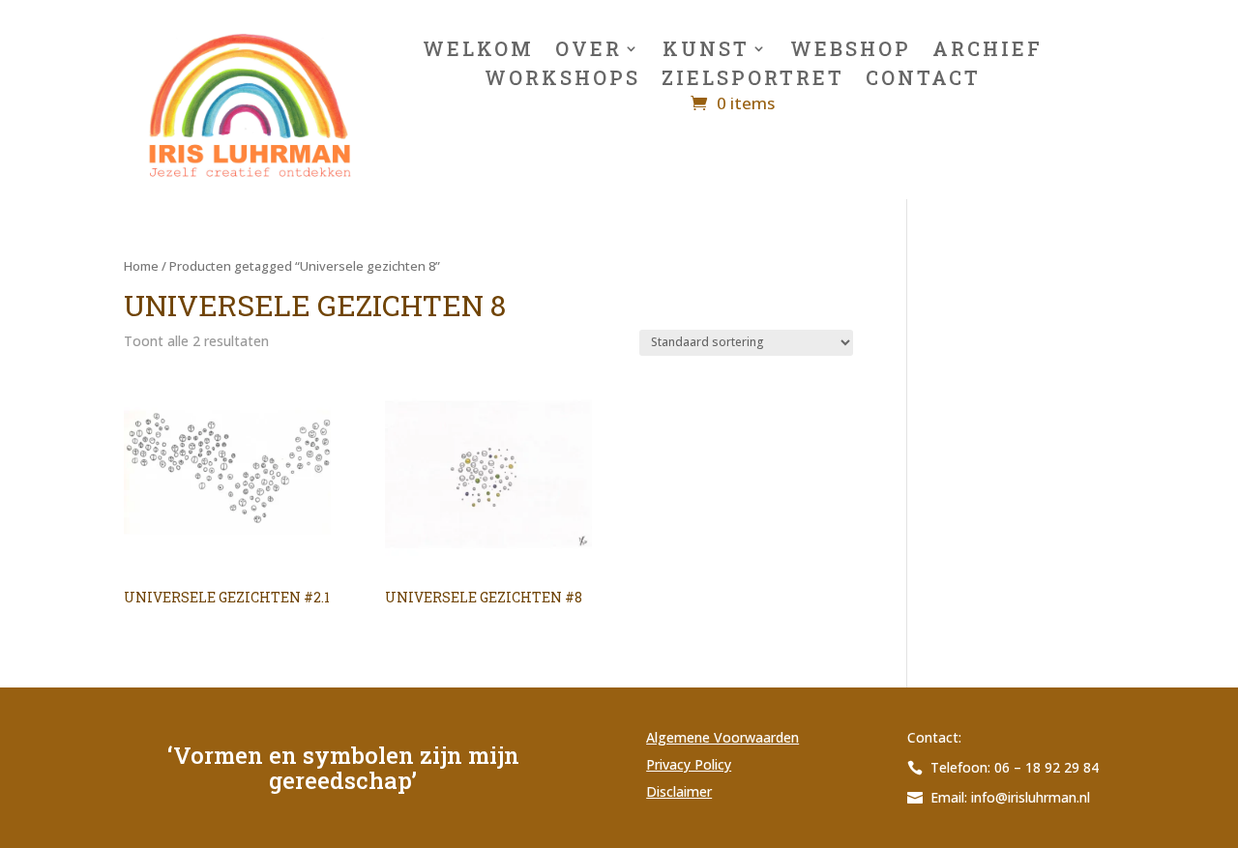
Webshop (850, 51)
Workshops (562, 80)
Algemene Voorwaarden (722, 737)
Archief (987, 51)
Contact (923, 80)
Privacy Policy (688, 764)
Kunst (706, 51)
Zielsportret (753, 80)
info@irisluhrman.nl (1030, 797)
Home (141, 266)
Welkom (478, 51)
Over (588, 51)
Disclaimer (679, 791)
